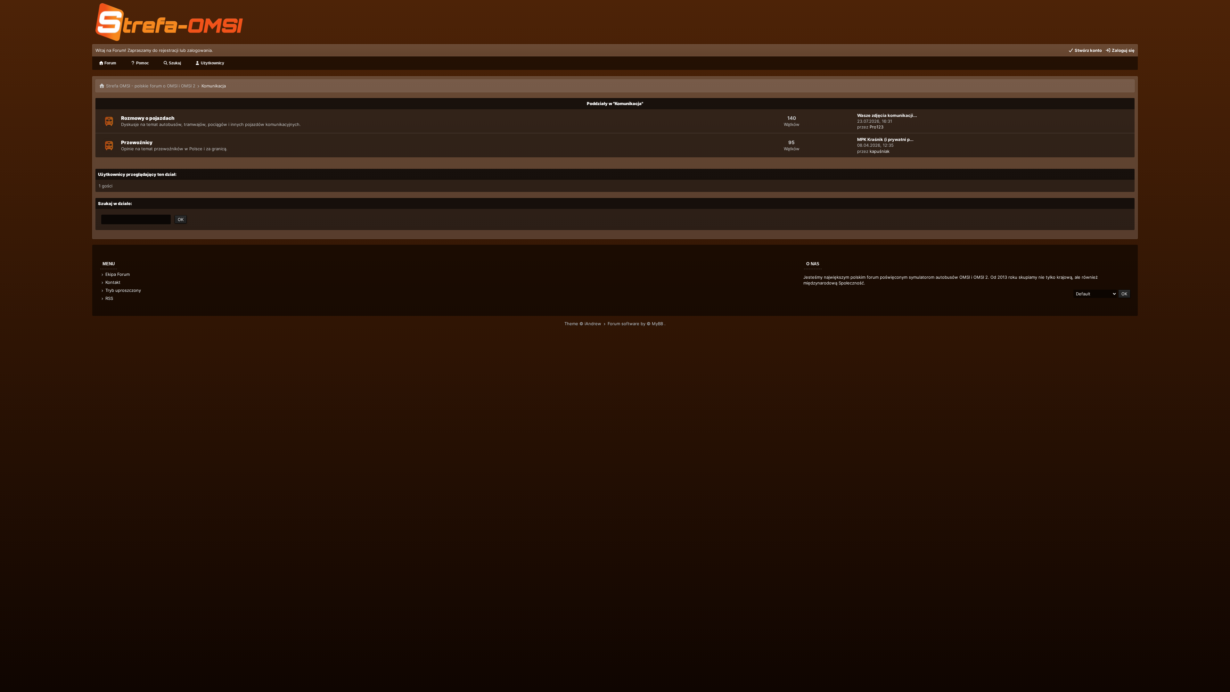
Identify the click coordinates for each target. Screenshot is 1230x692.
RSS (108, 298)
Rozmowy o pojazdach (148, 118)
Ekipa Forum (117, 274)
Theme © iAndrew (583, 323)
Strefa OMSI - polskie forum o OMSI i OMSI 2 (150, 85)
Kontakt (112, 282)
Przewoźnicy (136, 142)
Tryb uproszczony (122, 290)
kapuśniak (880, 151)
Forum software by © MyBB (636, 323)
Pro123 (876, 126)
